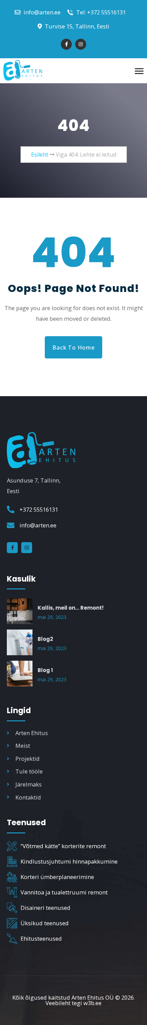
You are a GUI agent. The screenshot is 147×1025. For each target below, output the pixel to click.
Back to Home (73, 347)
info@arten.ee (41, 12)
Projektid (27, 758)
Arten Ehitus (31, 733)
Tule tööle (29, 771)
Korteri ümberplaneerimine (57, 877)
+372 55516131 (38, 509)
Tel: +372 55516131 (100, 12)
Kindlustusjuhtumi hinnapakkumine (69, 861)
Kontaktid (28, 797)
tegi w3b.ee (87, 1003)
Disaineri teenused (45, 908)
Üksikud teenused (45, 923)
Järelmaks (28, 784)
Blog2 (45, 639)
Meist (22, 745)
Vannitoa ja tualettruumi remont (64, 892)
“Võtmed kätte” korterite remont (63, 846)
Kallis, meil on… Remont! (71, 607)
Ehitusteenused (41, 938)
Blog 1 (45, 670)
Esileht (39, 154)
